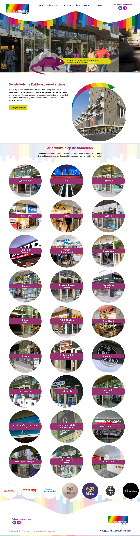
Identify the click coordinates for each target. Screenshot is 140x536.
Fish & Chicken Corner (67, 321)
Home (40, 5)
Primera (26, 286)
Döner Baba (25, 321)
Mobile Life (66, 391)
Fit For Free (108, 462)
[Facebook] (120, 8)
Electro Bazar (25, 391)
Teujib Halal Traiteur (25, 251)
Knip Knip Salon (108, 391)
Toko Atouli (108, 321)
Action (108, 216)
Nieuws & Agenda (83, 5)
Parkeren (67, 5)
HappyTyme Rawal (108, 286)
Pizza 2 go (108, 356)
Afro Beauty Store (67, 462)
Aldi (67, 181)
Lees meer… (92, 62)
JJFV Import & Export (25, 462)
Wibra (67, 216)
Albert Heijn (25, 181)
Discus (25, 356)
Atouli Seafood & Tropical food (25, 426)
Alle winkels (52, 5)
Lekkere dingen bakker (66, 286)
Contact (98, 5)
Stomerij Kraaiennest (66, 251)
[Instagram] (125, 8)
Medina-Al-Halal (108, 427)
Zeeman (109, 181)
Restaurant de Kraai (67, 356)
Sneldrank (108, 251)
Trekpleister (26, 216)
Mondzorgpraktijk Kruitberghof (66, 426)
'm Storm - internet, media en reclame (116, 532)
